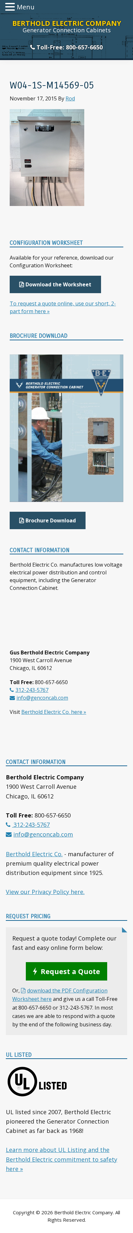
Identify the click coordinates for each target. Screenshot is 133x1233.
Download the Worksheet (58, 284)
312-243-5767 (31, 690)
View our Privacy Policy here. (45, 892)
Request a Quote (70, 971)
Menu (26, 7)
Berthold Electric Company (66, 23)
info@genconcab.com (42, 697)
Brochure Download (51, 520)
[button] (11, 7)
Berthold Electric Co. (34, 854)
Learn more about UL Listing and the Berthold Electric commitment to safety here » (61, 1159)
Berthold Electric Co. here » (53, 711)
